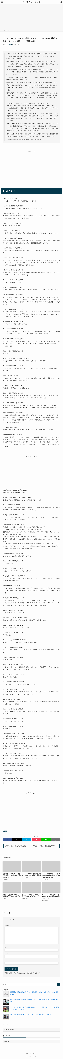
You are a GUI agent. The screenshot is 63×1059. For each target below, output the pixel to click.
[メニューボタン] (2, 2)
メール (6, 953)
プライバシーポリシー (31, 1053)
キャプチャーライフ (31, 2)
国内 (10, 44)
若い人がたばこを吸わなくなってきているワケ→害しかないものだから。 (31, 1014)
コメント (8, 925)
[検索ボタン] (61, 2)
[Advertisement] (31, 17)
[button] (7, 839)
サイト (6, 960)
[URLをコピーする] (55, 839)
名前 (6, 947)
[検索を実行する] (58, 984)
